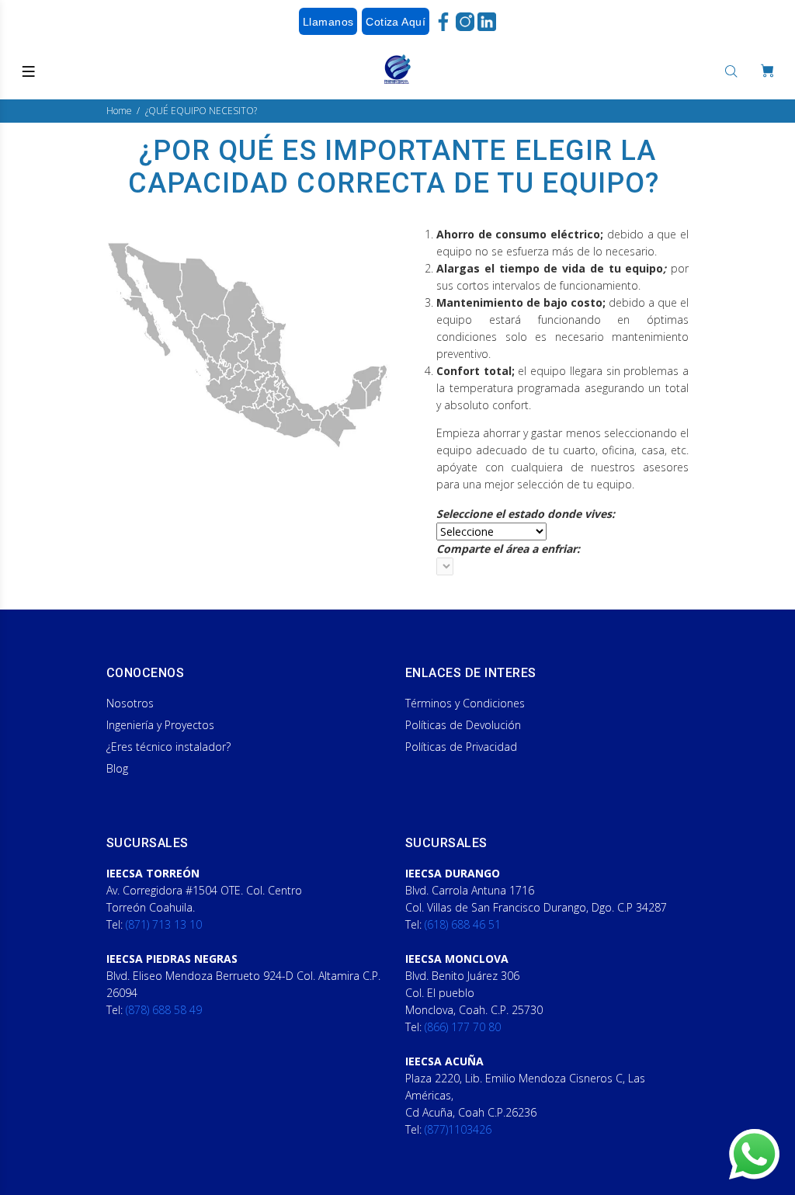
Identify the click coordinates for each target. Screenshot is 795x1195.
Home (119, 110)
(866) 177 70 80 (463, 1027)
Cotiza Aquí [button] (395, 22)
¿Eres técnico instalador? (168, 746)
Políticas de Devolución (463, 724)
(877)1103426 (458, 1129)
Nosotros (130, 703)
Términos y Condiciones (465, 703)
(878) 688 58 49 (164, 1009)
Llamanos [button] (328, 22)
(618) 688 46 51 (463, 924)
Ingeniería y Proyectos (160, 724)
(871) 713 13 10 (164, 924)
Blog (117, 768)
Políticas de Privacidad (461, 746)
